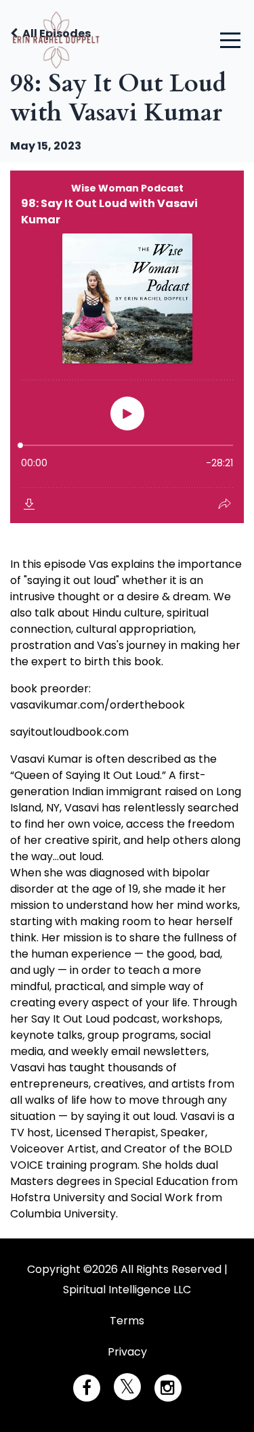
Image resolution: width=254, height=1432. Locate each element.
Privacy (127, 1352)
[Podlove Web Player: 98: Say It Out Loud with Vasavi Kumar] (127, 347)
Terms (127, 1320)
